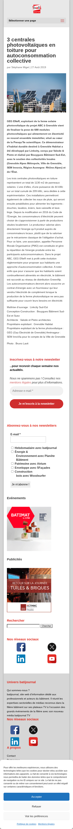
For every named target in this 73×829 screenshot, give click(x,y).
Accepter (36, 796)
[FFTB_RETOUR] (29, 611)
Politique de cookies (26, 824)
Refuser (36, 806)
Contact (11, 755)
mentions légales (20, 382)
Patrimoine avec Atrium (30, 463)
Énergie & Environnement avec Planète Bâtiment (34, 455)
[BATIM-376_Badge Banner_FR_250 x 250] (29, 550)
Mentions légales (46, 824)
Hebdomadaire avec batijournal (35, 447)
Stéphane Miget (20, 67)
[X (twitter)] (52, 647)
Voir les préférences (36, 816)
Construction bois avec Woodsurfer (30, 473)
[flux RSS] (21, 647)
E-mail (15, 434)
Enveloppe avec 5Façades (32, 467)
